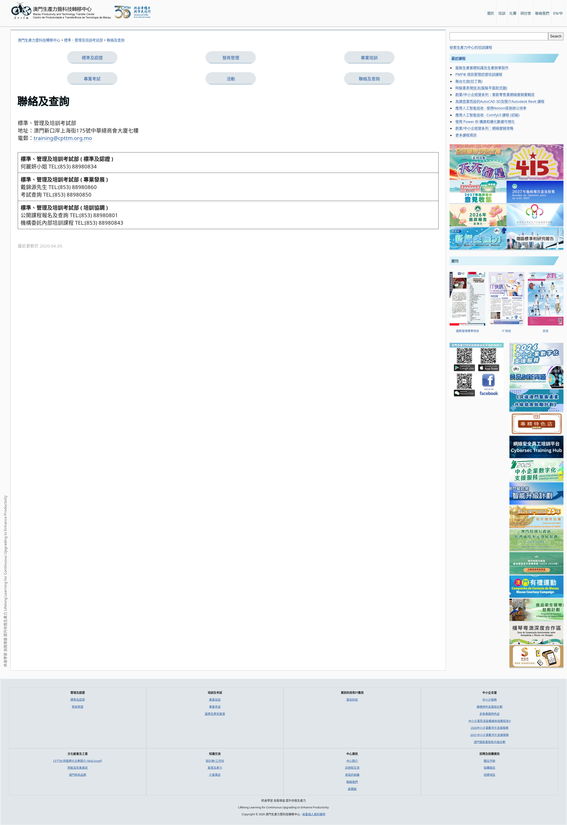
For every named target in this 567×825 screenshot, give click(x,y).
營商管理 (230, 58)
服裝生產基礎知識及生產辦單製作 (482, 67)
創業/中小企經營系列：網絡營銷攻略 (484, 128)
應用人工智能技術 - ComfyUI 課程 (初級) (487, 115)
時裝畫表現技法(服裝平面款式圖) (481, 88)
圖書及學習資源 (215, 714)
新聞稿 (352, 789)
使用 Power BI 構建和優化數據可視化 (485, 121)
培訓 (501, 13)
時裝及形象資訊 (78, 768)
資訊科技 (352, 700)
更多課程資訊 (466, 135)
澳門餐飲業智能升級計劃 (489, 742)
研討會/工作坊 (215, 761)
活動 (231, 79)
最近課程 (458, 58)
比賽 (513, 13)
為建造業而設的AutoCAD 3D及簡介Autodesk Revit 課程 (499, 101)
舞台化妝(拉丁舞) (468, 81)
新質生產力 (215, 768)
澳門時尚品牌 (77, 775)
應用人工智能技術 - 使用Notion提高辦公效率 (490, 108)
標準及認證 (92, 58)
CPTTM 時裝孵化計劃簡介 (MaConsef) (77, 761)
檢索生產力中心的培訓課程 (471, 47)
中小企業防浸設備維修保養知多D (489, 721)
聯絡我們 (352, 782)
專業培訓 (369, 58)
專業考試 (92, 79)
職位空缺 (489, 761)
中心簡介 (352, 761)
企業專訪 (215, 775)
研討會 (525, 13)
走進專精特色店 (490, 714)
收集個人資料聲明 (313, 814)
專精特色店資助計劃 (490, 707)
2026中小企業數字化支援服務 (490, 728)
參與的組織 (352, 775)
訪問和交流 (352, 768)
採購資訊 (489, 768)
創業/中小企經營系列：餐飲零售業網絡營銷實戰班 (495, 94)
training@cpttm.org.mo (63, 138)
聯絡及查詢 (369, 79)
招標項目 (489, 775)
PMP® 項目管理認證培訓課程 (478, 74)
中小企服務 (489, 700)
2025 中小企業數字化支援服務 (489, 735)
